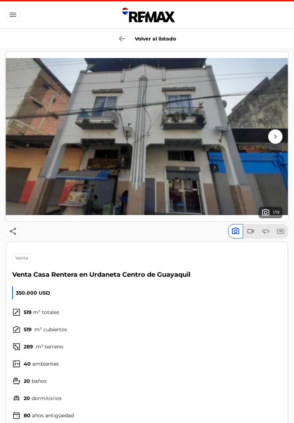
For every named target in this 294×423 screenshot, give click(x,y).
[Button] (13, 15)
